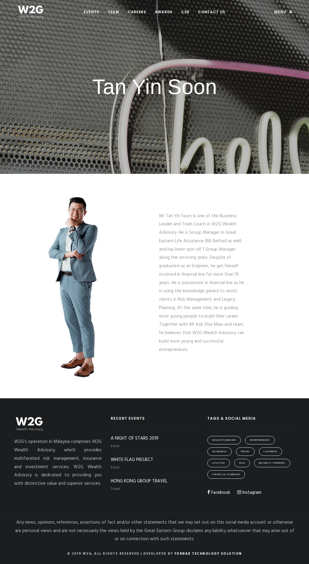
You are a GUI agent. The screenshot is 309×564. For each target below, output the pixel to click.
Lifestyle (218, 463)
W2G (242, 463)
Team (113, 11)
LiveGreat (270, 451)
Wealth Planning (224, 440)
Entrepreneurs (260, 440)
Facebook (220, 492)
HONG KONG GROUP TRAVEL (139, 481)
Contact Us (211, 11)
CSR (185, 11)
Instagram (251, 492)
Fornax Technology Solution (208, 553)
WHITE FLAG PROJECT (132, 459)
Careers (137, 11)
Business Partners (272, 463)
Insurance (219, 451)
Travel (245, 451)
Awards (164, 11)
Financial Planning (226, 474)
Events (91, 11)
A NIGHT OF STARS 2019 (134, 438)
